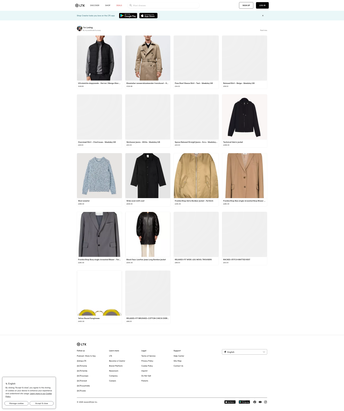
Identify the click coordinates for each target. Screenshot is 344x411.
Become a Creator (117, 361)
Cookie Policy (147, 366)
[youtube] (260, 402)
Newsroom (113, 371)
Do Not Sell (146, 376)
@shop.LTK (81, 361)
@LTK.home (82, 366)
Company (113, 376)
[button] (244, 352)
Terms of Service (148, 356)
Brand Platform (116, 366)
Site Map (178, 361)
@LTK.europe (82, 376)
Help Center (179, 356)
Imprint (144, 371)
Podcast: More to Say (86, 356)
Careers (112, 381)
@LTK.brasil (82, 381)
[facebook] (254, 402)
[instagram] (265, 402)
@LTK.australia (83, 386)
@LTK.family (82, 371)
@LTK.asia (81, 390)
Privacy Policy (147, 361)
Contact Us (178, 366)
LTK (110, 356)
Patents (144, 381)
